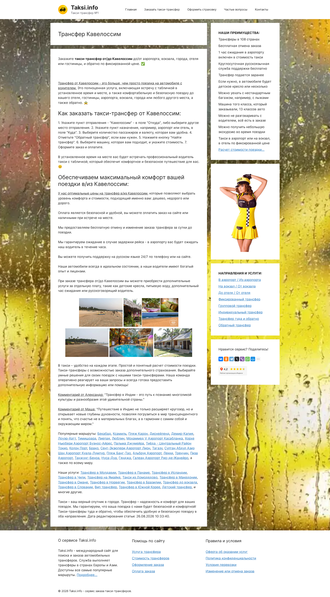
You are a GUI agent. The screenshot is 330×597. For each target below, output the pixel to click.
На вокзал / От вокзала (237, 286)
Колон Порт (78, 448)
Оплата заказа (143, 571)
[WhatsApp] (247, 359)
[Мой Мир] (253, 359)
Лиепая (104, 438)
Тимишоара (87, 438)
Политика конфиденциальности (231, 558)
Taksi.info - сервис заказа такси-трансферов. (100, 591)
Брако (94, 448)
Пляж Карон (138, 434)
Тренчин (181, 453)
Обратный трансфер (234, 325)
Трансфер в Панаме (134, 472)
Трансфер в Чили (71, 477)
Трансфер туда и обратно (238, 319)
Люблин (118, 438)
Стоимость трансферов (150, 558)
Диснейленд (159, 434)
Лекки (168, 453)
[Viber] (242, 359)
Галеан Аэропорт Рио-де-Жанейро (160, 458)
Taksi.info (84, 7)
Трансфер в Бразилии (144, 482)
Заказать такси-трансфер (162, 9)
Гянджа (125, 458)
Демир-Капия (182, 434)
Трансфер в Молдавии (98, 472)
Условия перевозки (221, 565)
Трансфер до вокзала (180, 482)
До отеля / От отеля (234, 293)
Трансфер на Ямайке (104, 477)
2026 (64, 591)
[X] (237, 359)
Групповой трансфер (235, 306)
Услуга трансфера (146, 552)
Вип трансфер (106, 487)
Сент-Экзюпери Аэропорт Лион (125, 448)
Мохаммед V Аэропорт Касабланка (154, 438)
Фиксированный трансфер (239, 299)
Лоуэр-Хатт (67, 438)
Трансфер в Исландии (169, 472)
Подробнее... (87, 575)
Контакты (261, 9)
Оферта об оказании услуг (227, 552)
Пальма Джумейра (129, 443)
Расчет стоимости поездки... (241, 150)
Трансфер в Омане (73, 482)
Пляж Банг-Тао (119, 453)
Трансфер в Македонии (178, 477)
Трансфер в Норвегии (107, 482)
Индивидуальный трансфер (240, 312)
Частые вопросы (235, 9)
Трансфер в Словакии (75, 487)
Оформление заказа (148, 565)
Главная (131, 9)
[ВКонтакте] (220, 359)
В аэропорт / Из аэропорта (239, 280)
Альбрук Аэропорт (147, 453)
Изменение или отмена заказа (230, 571)
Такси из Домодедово (140, 477)
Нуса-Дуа (109, 458)
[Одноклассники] (226, 359)
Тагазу (157, 448)
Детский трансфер (177, 487)
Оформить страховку (201, 9)
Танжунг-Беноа (87, 458)
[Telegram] (231, 359)
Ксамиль (119, 434)
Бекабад (104, 434)
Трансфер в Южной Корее (139, 487)
